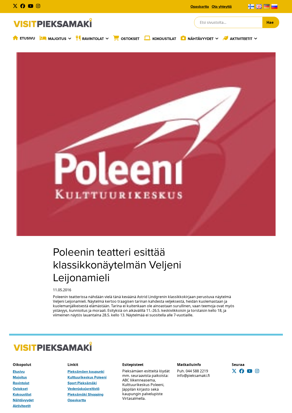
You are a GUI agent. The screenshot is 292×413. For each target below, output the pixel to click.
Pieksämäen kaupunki (86, 371)
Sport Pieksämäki (82, 383)
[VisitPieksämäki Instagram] (39, 6)
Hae (270, 22)
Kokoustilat (164, 38)
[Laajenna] (69, 38)
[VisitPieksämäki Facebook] (23, 6)
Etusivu (27, 38)
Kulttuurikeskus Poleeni (87, 377)
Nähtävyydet (201, 38)
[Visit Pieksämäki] (53, 22)
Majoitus (57, 38)
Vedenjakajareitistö (83, 388)
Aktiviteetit (241, 38)
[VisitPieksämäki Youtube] (31, 6)
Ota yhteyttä (222, 6)
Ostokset (130, 38)
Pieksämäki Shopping (85, 394)
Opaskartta (199, 6)
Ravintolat (93, 38)
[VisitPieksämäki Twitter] (16, 6)
